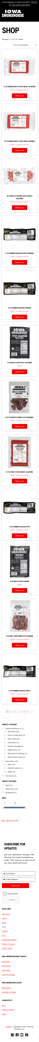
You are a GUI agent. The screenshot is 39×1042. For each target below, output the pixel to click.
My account (6, 914)
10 (24, 712)
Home (4, 918)
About (4, 922)
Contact (5, 931)
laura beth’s (12, 761)
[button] (35, 13)
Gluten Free (12, 789)
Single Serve (14, 750)
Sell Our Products (8, 944)
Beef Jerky (13, 731)
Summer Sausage (15, 746)
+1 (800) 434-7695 (11, 820)
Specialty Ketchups (9, 992)
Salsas (11, 772)
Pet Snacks (11, 776)
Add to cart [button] (19, 96)
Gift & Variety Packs (16, 757)
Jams (11, 764)
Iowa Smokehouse (13, 13)
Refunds (8, 1027)
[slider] (2, 807)
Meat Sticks (14, 739)
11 (28, 712)
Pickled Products (15, 768)
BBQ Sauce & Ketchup (17, 753)
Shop (4, 927)
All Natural (11, 792)
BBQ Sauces (6, 988)
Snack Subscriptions (9, 940)
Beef (9, 785)
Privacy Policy (7, 948)
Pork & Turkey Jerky (16, 735)
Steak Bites (13, 742)
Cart (3, 935)
